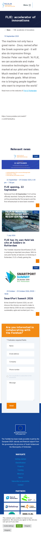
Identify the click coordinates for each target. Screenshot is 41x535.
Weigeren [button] (27, 526)
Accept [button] (19, 526)
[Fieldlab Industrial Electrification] (8, 5)
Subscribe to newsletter (20, 481)
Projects (20, 466)
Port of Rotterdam (30, 91)
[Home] (3, 30)
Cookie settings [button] (8, 526)
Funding (20, 470)
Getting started (20, 459)
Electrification (21, 463)
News (20, 478)
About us (20, 474)
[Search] (36, 5)
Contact (20, 485)
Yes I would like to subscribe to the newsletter (20, 376)
